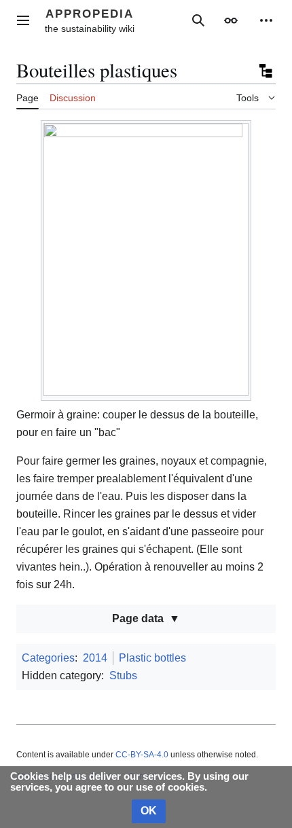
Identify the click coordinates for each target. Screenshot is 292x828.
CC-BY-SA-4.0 (141, 754)
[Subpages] (265, 71)
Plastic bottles (152, 658)
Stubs (123, 675)
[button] (23, 20)
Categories (48, 658)
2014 (95, 658)
